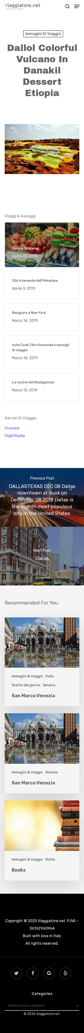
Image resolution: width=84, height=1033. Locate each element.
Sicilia (50, 859)
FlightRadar (15, 435)
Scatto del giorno (26, 685)
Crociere (12, 428)
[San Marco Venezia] (42, 661)
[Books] (42, 840)
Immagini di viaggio (43, 33)
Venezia (49, 685)
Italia (49, 676)
